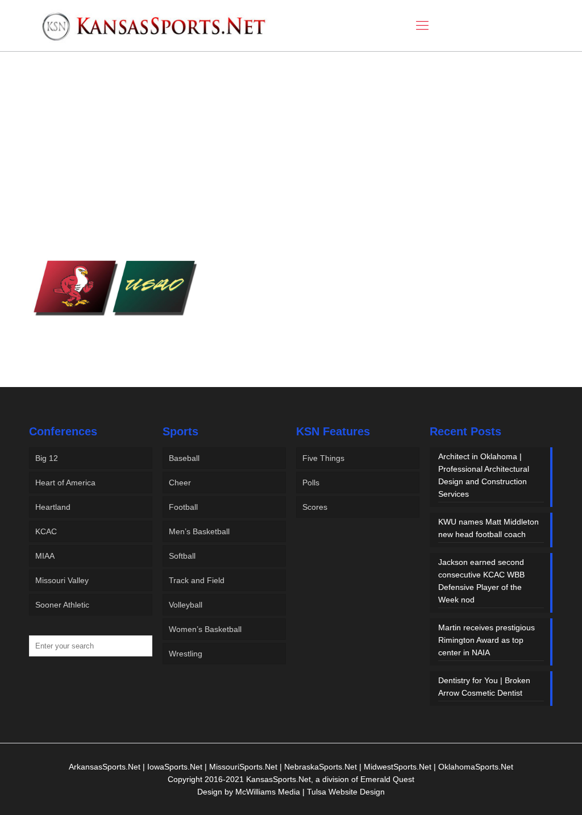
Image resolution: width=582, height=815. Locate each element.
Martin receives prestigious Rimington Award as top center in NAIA (486, 640)
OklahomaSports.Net (475, 766)
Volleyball (185, 604)
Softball (182, 555)
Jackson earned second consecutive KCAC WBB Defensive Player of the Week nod (481, 581)
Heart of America (65, 482)
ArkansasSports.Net (104, 766)
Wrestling (185, 653)
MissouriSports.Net (243, 766)
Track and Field (197, 580)
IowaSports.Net (174, 766)
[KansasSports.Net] (154, 25)
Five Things (323, 458)
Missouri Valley (62, 580)
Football (183, 507)
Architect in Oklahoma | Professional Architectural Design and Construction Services (483, 475)
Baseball (184, 458)
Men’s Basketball (199, 531)
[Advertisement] (290, 146)
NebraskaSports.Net (320, 766)
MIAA (45, 555)
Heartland (52, 507)
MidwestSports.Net (397, 766)
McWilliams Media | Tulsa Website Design (310, 791)
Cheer (180, 482)
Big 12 (46, 458)
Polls (310, 482)
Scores (314, 507)
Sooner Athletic (62, 604)
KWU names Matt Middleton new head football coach (488, 528)
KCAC (46, 531)
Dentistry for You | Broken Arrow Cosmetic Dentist (484, 686)
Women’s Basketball (205, 629)
